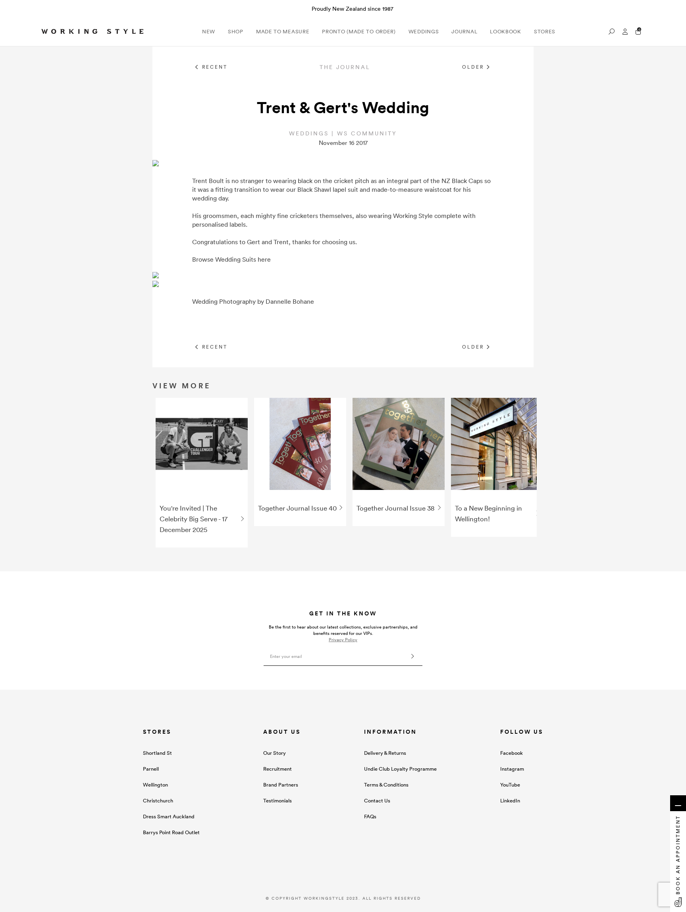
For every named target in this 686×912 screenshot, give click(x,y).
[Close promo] (676, 8)
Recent (213, 67)
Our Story (274, 753)
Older (474, 67)
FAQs (370, 816)
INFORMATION (390, 732)
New (208, 31)
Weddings (424, 31)
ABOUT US (282, 732)
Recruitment (277, 768)
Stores (544, 31)
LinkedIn (510, 800)
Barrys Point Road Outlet (171, 832)
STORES (157, 732)
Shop (235, 31)
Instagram (512, 768)
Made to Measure (283, 31)
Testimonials (277, 800)
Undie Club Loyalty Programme (400, 768)
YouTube (510, 784)
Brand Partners (280, 784)
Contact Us (377, 800)
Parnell (151, 768)
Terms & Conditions (386, 784)
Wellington (155, 784)
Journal (464, 31)
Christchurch (158, 800)
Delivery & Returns (385, 753)
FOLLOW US (521, 732)
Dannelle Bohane (290, 301)
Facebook (511, 753)
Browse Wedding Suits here (231, 259)
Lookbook (505, 31)
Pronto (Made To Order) (358, 31)
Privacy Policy (343, 639)
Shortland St (157, 753)
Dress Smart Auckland (169, 816)
